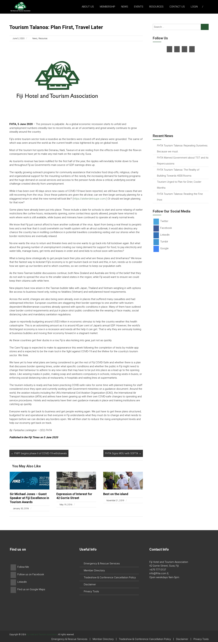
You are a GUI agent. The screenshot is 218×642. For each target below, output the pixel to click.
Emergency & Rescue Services (102, 563)
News (124, 6)
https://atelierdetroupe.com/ (89, 198)
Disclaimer (90, 584)
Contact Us (177, 6)
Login (194, 6)
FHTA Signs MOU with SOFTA (123, 453)
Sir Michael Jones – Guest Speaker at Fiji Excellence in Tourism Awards (29, 498)
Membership (107, 6)
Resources (156, 6)
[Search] (205, 27)
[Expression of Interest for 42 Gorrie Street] (76, 480)
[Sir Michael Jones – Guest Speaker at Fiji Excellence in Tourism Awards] (29, 480)
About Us (88, 6)
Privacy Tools (91, 591)
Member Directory (94, 570)
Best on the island (115, 494)
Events (138, 6)
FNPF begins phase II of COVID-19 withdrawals (39, 453)
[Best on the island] (123, 480)
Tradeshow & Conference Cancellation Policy (110, 577)
